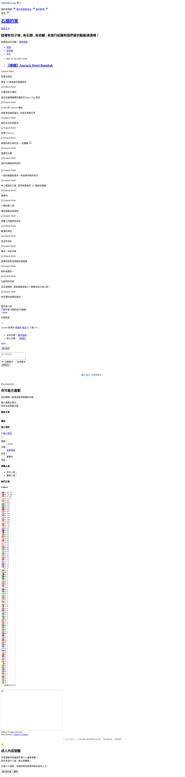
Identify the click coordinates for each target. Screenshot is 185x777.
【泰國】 (22, 338)
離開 (15, 772)
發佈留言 (5, 365)
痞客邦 (18, 327)
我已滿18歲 (6, 772)
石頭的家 (9, 21)
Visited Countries (20, 734)
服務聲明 (118, 739)
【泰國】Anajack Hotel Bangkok (30, 65)
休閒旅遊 (23, 42)
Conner (4, 312)
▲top (3, 343)
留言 (24, 327)
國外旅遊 (22, 335)
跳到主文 (5, 28)
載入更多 (5, 348)
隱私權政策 (107, 739)
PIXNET (72, 739)
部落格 (10, 51)
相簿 (9, 47)
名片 (9, 54)
